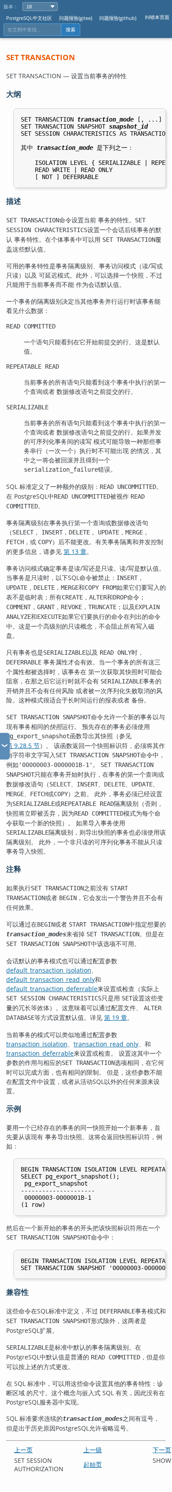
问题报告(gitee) (75, 18)
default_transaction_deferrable (51, 988)
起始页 (92, 1464)
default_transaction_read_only (50, 979)
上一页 (23, 1450)
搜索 (70, 29)
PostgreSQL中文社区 (29, 18)
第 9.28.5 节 (23, 745)
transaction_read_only (106, 1044)
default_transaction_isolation (48, 970)
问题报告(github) (117, 18)
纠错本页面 (157, 17)
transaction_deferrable (40, 1053)
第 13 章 (75, 551)
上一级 (92, 1450)
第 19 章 (115, 1017)
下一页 (162, 1450)
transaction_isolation (36, 1044)
